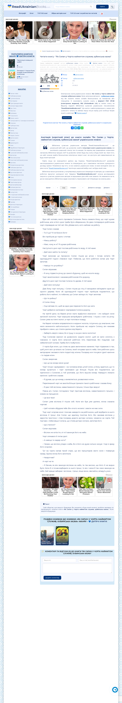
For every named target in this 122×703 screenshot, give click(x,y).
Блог (32, 13)
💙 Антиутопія (12, 192)
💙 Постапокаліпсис (14, 217)
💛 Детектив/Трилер (15, 185)
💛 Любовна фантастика (16, 170)
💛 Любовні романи (14, 96)
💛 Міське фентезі (14, 199)
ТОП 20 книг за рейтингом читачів (83, 13)
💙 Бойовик (12, 222)
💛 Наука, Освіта (13, 135)
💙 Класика (12, 123)
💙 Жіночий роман (14, 157)
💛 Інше (10, 145)
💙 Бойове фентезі (14, 187)
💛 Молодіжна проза (15, 180)
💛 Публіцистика (13, 125)
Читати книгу (67, 117)
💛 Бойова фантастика (15, 189)
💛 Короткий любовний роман (18, 160)
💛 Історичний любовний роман (18, 194)
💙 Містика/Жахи (13, 207)
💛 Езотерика (12, 101)
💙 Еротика (12, 162)
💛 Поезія (11, 140)
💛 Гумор (11, 130)
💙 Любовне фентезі (15, 167)
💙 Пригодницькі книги (15, 103)
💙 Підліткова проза (14, 182)
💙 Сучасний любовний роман (18, 152)
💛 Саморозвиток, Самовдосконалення (21, 120)
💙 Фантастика (13, 133)
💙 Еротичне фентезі (15, 172)
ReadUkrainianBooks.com (58, 168)
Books (31, 7)
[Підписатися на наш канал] (102, 13)
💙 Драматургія (13, 143)
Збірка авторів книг (58, 13)
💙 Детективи (12, 128)
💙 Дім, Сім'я (12, 108)
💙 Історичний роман (15, 197)
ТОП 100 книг (42, 13)
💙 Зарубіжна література (16, 148)
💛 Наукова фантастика (16, 175)
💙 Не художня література (16, 212)
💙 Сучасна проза (14, 98)
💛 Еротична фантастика (16, 219)
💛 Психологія (13, 115)
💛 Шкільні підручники (15, 106)
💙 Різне (11, 177)
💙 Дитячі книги (13, 138)
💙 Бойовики (12, 113)
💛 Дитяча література (15, 204)
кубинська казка (72, 63)
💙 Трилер (11, 202)
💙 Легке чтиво (13, 93)
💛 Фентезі (12, 111)
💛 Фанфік (11, 214)
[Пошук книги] (91, 7)
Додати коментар (52, 578)
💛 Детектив (12, 155)
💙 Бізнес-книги (13, 118)
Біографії (22, 13)
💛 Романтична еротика (16, 165)
